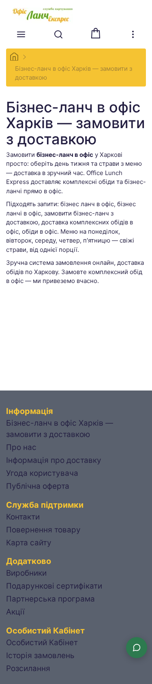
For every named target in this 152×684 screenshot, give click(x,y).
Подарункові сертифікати (54, 586)
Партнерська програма (50, 599)
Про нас (21, 447)
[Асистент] (136, 647)
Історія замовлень (40, 655)
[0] (96, 33)
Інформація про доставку (53, 460)
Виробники (26, 573)
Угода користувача (42, 473)
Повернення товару (43, 529)
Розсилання (28, 668)
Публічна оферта (37, 486)
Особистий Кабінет (42, 642)
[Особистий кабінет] (133, 34)
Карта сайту (28, 542)
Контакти (23, 516)
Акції (15, 611)
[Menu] (21, 34)
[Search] (58, 34)
